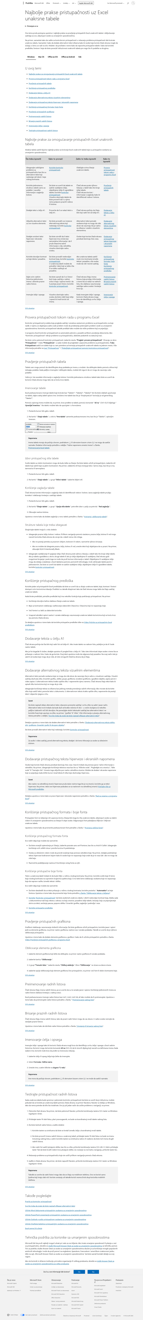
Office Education (55, 1297)
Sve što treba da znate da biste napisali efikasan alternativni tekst (50, 1206)
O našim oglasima (116, 1316)
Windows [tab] (31, 57)
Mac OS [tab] (41, 57)
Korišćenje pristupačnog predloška (42, 88)
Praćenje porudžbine (35, 1290)
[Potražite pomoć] (128, 2)
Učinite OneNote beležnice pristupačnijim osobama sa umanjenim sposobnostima (56, 1224)
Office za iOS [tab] (53, 57)
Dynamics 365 (75, 1294)
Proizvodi (56, 3)
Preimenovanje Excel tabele (38, 448)
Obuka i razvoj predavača (58, 1301)
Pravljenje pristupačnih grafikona (41, 111)
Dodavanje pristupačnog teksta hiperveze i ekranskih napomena (53, 102)
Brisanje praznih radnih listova (40, 121)
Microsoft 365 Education (58, 1294)
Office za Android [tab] (68, 57)
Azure (73, 1290)
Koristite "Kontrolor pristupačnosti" (42, 898)
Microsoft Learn (98, 1289)
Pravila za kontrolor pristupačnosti (38, 1201)
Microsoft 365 (39, 3)
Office (48, 3)
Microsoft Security (76, 1287)
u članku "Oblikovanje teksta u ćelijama (94, 893)
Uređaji (65, 3)
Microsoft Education (56, 1283)
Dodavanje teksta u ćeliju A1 (39, 93)
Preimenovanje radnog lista (83, 1000)
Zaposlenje (119, 1283)
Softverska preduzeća (100, 1303)
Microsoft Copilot (12, 1283)
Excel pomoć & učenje (33, 1228)
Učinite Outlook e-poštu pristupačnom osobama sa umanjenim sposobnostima (55, 1219)
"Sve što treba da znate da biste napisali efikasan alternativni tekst (73, 715)
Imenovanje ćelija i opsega (39, 126)
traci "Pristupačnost (51, 348)
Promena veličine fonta (94, 827)
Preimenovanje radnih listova (40, 116)
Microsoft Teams (76, 1308)
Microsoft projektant (99, 1285)
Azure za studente (56, 1308)
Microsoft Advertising (77, 1301)
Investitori (118, 1290)
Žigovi (106, 1316)
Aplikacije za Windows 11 (14, 1290)
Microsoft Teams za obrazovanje (60, 1290)
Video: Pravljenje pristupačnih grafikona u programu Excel (47, 940)
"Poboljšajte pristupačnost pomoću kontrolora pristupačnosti (84, 348)
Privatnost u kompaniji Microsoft (124, 1287)
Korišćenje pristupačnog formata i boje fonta (46, 107)
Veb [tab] (79, 57)
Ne (93, 1272)
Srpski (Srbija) (14, 1315)
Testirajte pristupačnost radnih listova (43, 130)
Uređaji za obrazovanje (57, 1287)
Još (73, 3)
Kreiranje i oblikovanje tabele (95, 516)
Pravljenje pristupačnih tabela (40, 83)
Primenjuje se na (32, 26)
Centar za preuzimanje (36, 1287)
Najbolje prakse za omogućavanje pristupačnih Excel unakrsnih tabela (55, 74)
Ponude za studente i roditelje (59, 1305)
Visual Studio (97, 1307)
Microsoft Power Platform (101, 1300)
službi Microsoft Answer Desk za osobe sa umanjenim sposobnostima (75, 1246)
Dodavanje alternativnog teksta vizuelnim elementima (49, 97)
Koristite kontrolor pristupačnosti (56, 168)
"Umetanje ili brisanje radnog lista (89, 1026)
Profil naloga (33, 1283)
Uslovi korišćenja (97, 1316)
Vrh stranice (29, 308)
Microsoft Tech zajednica (101, 1293)
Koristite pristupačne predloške (41, 908)
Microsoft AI (75, 1283)
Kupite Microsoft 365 (86, 3)
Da (79, 1272)
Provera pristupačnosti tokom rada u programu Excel (49, 79)
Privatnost (86, 1316)
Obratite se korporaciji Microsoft (72, 1316)
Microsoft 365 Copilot (77, 1305)
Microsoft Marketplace (100, 1296)
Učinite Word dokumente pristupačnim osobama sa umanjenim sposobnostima (55, 1210)
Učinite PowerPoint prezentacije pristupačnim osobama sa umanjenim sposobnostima (58, 1215)
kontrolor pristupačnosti (59, 193)
